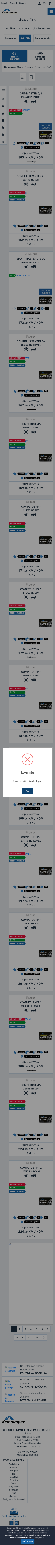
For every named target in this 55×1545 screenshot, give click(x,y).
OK (27, 791)
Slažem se (27, 1541)
